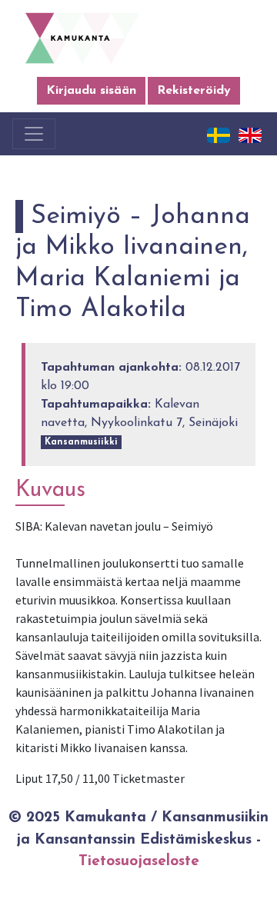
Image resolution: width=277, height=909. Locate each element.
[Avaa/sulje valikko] (33, 133)
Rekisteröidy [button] (194, 91)
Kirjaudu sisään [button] (91, 91)
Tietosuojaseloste (138, 861)
